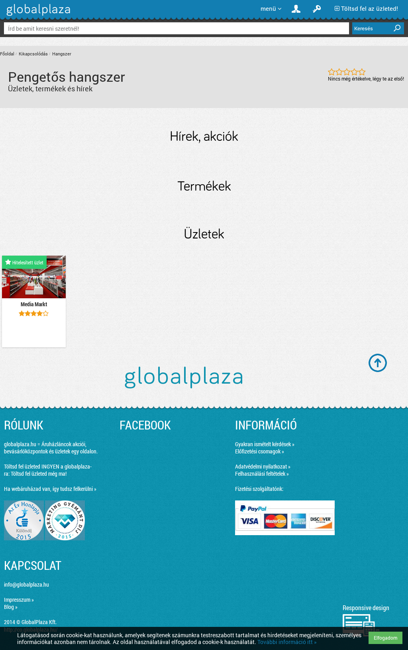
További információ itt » (287, 642)
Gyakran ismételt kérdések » (264, 444)
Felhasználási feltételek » (262, 473)
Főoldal (7, 54)
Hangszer (61, 54)
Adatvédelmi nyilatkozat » (262, 466)
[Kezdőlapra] (37, 16)
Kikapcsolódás (33, 54)
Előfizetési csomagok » (259, 451)
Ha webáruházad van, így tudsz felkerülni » (50, 488)
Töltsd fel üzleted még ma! (39, 473)
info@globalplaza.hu (26, 584)
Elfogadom (385, 637)
